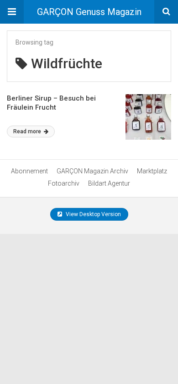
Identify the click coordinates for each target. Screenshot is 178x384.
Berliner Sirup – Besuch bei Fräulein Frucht (51, 102)
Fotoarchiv (63, 183)
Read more (27, 131)
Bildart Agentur (109, 183)
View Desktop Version (92, 214)
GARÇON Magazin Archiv (92, 171)
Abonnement (29, 171)
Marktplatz (152, 171)
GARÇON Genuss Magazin (89, 11)
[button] (12, 12)
